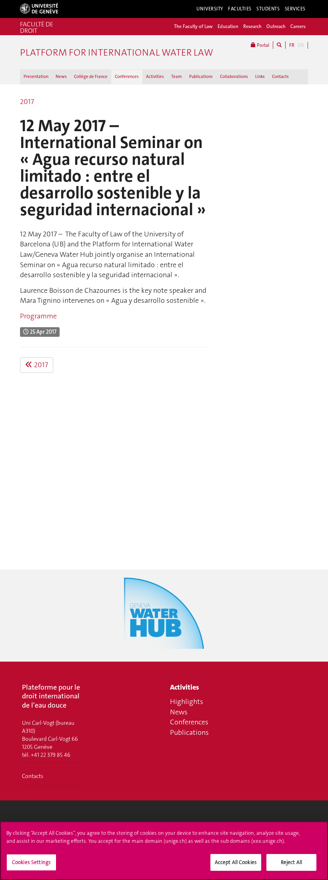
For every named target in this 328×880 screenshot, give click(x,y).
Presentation (36, 77)
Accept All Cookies (236, 862)
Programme (38, 316)
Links (260, 77)
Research (252, 26)
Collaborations (234, 77)
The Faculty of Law (193, 26)
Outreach (276, 26)
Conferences (127, 77)
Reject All (291, 862)
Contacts (280, 77)
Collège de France (91, 77)
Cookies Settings (31, 862)
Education (228, 26)
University (209, 9)
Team (176, 77)
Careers (298, 26)
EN (301, 45)
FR (291, 45)
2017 (27, 101)
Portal (262, 45)
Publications (201, 77)
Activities (155, 77)
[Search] (279, 45)
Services (295, 9)
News (61, 77)
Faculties (240, 9)
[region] (164, 850)
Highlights (186, 701)
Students (268, 9)
